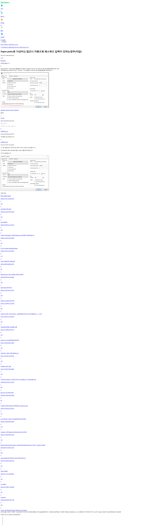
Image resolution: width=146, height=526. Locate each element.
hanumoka (3, 60)
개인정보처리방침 (9, 510)
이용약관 (17, 510)
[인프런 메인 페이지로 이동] (73, 2)
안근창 (2, 118)
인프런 (2, 510)
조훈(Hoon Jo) (4, 131)
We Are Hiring (23, 510)
